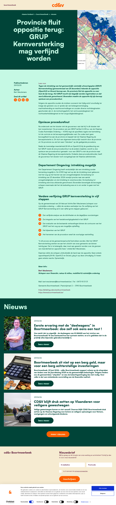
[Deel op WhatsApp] (27, 99)
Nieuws (53, 14)
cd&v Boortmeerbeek (18, 452)
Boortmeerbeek (10, 5)
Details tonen (84, 502)
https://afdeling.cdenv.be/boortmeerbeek (54, 290)
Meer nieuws (58, 434)
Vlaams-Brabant (28, 14)
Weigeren (102, 493)
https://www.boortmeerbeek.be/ (50, 292)
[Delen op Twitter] (15, 99)
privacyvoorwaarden (81, 471)
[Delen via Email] (23, 99)
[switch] (46, 502)
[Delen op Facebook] (19, 99)
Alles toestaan (103, 488)
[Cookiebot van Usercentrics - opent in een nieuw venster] (10, 502)
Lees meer (43, 344)
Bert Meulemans (45, 271)
